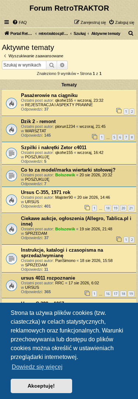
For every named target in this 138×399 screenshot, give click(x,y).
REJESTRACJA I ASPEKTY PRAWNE (59, 105)
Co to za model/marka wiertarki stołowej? (68, 170)
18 (108, 208)
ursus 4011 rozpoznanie (48, 278)
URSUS (32, 202)
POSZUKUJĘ (37, 157)
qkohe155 (64, 100)
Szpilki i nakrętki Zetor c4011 (53, 147)
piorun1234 (65, 126)
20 (123, 208)
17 (115, 293)
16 (108, 293)
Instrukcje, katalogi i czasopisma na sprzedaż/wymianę (62, 252)
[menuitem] (19, 22)
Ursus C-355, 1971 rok (45, 192)
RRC (59, 283)
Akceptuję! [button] (41, 386)
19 (115, 208)
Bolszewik (65, 175)
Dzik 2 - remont (38, 121)
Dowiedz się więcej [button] (37, 367)
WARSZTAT (35, 131)
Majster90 (64, 197)
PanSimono (65, 260)
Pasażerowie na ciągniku (49, 95)
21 (131, 208)
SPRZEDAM (36, 233)
